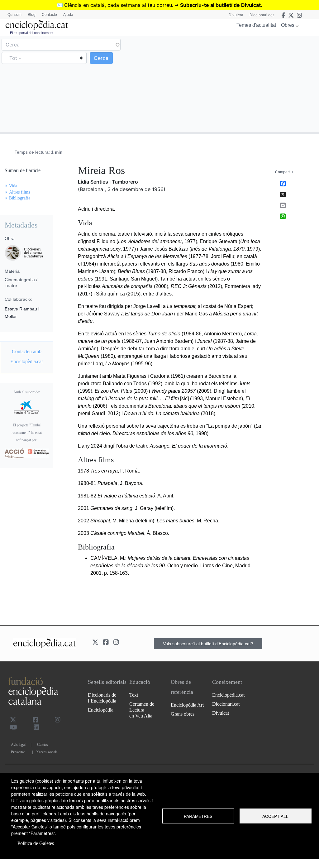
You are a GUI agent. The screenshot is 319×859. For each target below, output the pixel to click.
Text (133, 695)
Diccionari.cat (262, 14)
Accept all (275, 816)
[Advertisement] (238, 83)
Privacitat (18, 752)
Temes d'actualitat (256, 25)
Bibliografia (19, 198)
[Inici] (36, 25)
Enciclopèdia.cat (228, 695)
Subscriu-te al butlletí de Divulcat (220, 5)
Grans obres (182, 714)
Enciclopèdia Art (187, 705)
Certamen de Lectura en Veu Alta (141, 709)
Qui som (14, 14)
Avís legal (18, 744)
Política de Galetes (35, 843)
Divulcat (236, 14)
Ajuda (68, 14)
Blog (32, 14)
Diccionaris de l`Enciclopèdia (102, 697)
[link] (26, 357)
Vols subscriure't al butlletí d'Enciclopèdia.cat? (208, 643)
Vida (13, 186)
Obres (287, 25)
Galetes (42, 744)
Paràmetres (198, 816)
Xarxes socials (47, 752)
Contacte (49, 14)
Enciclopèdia (100, 710)
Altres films (19, 192)
